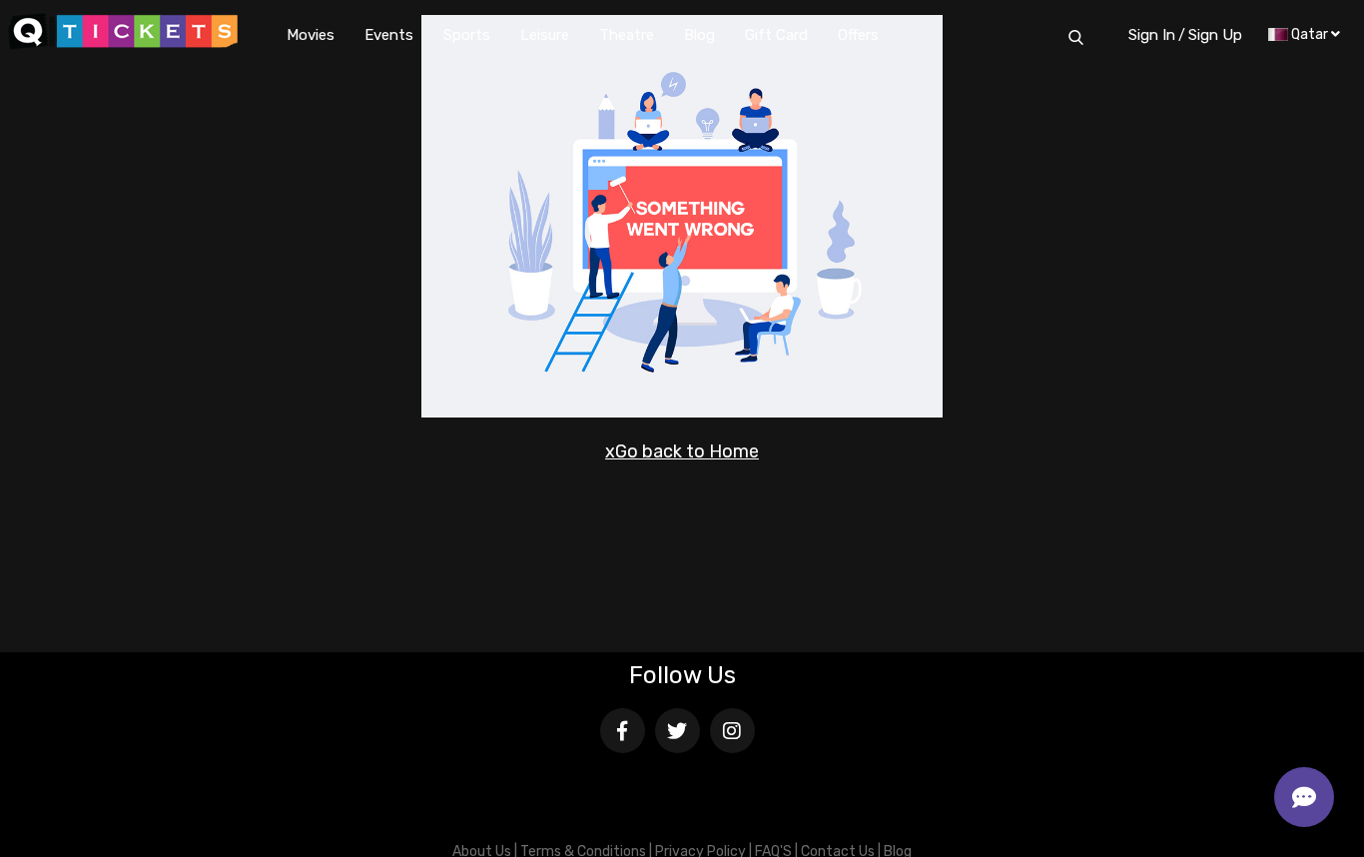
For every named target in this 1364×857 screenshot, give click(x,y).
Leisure (544, 35)
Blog (699, 35)
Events (388, 35)
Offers (858, 35)
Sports (466, 35)
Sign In (1151, 35)
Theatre (626, 35)
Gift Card (776, 35)
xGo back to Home (682, 451)
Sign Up (1215, 35)
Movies (311, 35)
